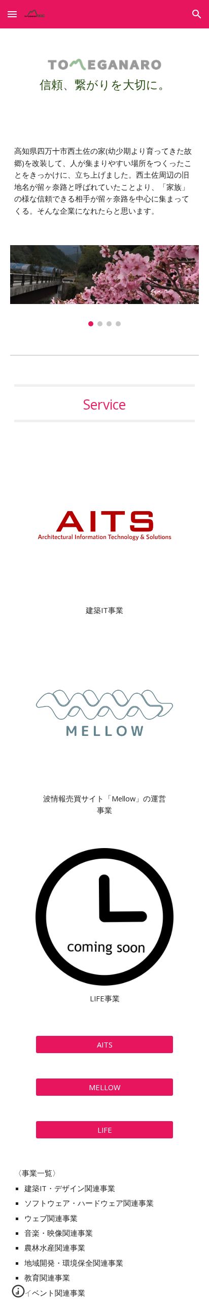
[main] (104, 79)
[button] (12, 14)
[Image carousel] (104, 285)
